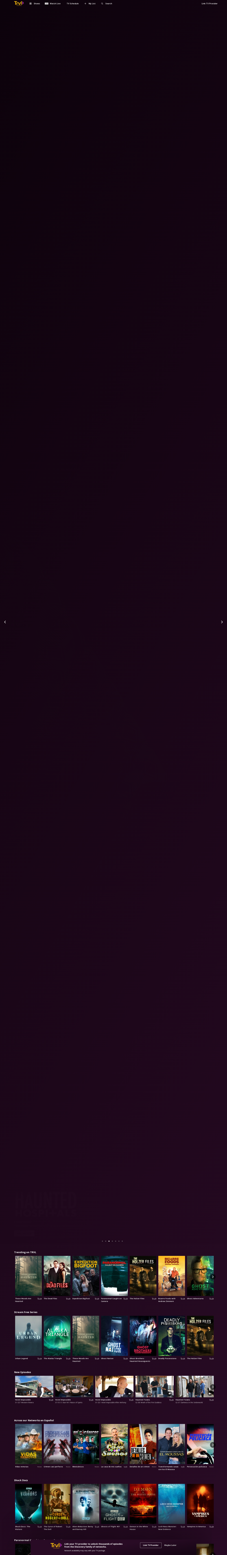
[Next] (221, 622)
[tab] (102, 1241)
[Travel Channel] (20, 3)
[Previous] (5, 622)
